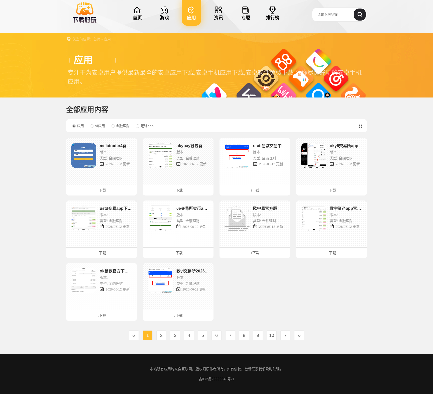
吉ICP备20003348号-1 (216, 379)
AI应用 (100, 126)
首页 (96, 39)
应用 (107, 39)
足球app (147, 126)
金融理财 (123, 126)
